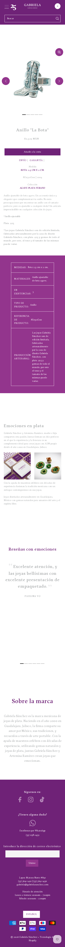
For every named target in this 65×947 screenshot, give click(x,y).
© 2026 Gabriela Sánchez (24, 937)
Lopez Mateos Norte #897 (32, 878)
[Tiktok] (42, 799)
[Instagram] (30, 799)
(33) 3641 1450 (40, 881)
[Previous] (6, 81)
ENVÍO (22, 160)
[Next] (59, 81)
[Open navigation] (7, 6)
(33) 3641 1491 (24, 881)
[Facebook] (20, 799)
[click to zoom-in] (59, 52)
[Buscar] (57, 18)
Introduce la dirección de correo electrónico (32, 846)
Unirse (32, 863)
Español (31, 914)
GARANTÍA (36, 160)
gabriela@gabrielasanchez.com (32, 884)
